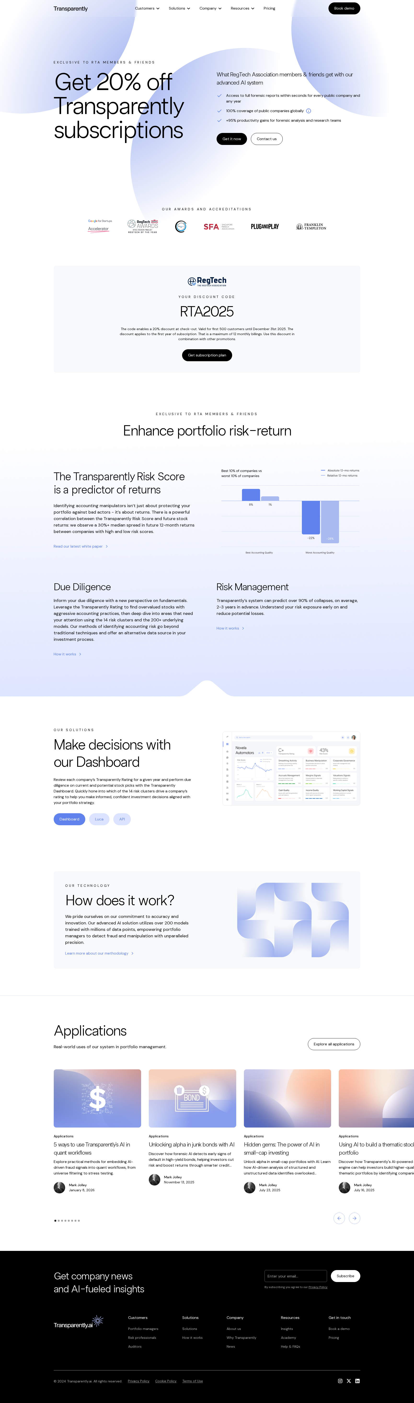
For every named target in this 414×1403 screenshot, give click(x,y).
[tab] (69, 819)
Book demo (344, 8)
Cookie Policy (166, 1381)
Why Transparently (241, 1337)
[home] (71, 8)
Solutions (189, 1329)
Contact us (267, 138)
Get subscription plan (207, 355)
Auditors (135, 1346)
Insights (287, 1329)
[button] (147, 8)
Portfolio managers (143, 1329)
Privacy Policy (139, 1381)
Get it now (232, 138)
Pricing (269, 8)
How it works (192, 1337)
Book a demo (339, 1329)
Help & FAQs (290, 1346)
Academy (288, 1337)
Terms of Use (192, 1381)
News (231, 1346)
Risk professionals (142, 1337)
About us (234, 1329)
